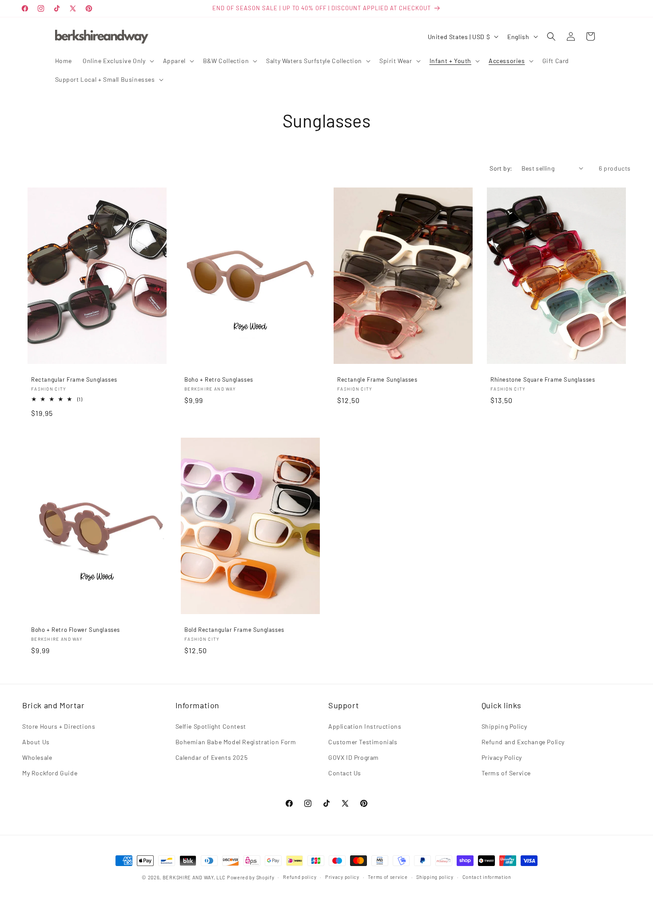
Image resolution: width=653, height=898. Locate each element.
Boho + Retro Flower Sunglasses (75, 629)
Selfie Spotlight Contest (210, 726)
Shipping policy (435, 877)
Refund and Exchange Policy (523, 742)
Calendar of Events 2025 (211, 757)
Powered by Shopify (251, 877)
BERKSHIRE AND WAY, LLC (194, 877)
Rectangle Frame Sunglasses (377, 379)
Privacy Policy (502, 757)
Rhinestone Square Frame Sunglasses (542, 379)
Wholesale (37, 757)
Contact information (486, 877)
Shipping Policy (504, 726)
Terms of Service (506, 773)
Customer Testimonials (363, 742)
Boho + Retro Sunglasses (218, 379)
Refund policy (299, 877)
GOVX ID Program (353, 757)
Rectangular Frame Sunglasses (74, 379)
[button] (117, 61)
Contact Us (344, 773)
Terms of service (387, 877)
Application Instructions (364, 726)
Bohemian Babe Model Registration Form (235, 742)
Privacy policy (342, 877)
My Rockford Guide (49, 773)
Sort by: (501, 168)
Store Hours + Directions (58, 726)
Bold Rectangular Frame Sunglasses (234, 629)
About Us (36, 742)
